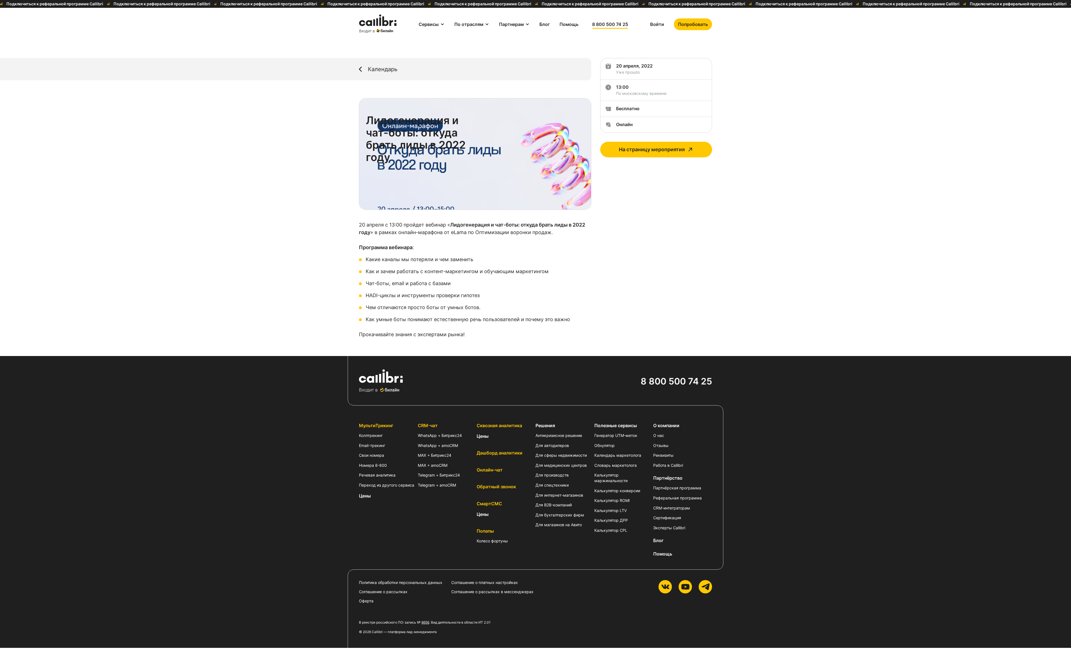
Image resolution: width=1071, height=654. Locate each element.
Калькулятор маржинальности (611, 478)
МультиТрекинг (376, 425)
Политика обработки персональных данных (400, 582)
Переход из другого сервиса (386, 485)
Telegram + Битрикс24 (439, 475)
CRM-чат (428, 425)
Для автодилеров (552, 445)
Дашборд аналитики (499, 453)
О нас (658, 435)
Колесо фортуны (492, 540)
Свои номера (371, 455)
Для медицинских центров (561, 465)
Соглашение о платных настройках (484, 582)
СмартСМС (489, 503)
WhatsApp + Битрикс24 (440, 435)
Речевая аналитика (377, 475)
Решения (545, 425)
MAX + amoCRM (432, 465)
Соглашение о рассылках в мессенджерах (492, 591)
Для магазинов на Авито (559, 524)
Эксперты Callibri (669, 527)
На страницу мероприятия (652, 149)
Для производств (552, 475)
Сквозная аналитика (499, 425)
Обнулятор (604, 445)
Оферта (366, 600)
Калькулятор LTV (610, 510)
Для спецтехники (552, 485)
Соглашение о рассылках (383, 591)
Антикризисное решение (559, 435)
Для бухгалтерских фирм (560, 515)
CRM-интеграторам (671, 508)
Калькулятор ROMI (612, 500)
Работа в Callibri (668, 465)
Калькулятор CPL (610, 530)
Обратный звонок (496, 486)
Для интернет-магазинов (559, 495)
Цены (365, 496)
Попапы (485, 531)
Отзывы (661, 445)
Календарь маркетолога (617, 455)
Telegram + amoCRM (437, 485)
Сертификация (667, 517)
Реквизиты (663, 455)
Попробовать (693, 24)
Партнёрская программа (677, 487)
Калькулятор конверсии (617, 490)
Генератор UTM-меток (615, 435)
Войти (657, 24)
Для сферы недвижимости (561, 455)
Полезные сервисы (615, 425)
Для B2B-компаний (554, 504)
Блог (658, 540)
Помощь (662, 554)
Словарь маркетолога (615, 465)
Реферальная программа (677, 498)
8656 (425, 622)
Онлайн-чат (490, 470)
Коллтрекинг (371, 435)
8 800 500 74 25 (610, 24)
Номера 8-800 (373, 465)
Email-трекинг (372, 445)
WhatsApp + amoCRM (438, 445)
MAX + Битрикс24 (434, 455)
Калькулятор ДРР (611, 520)
